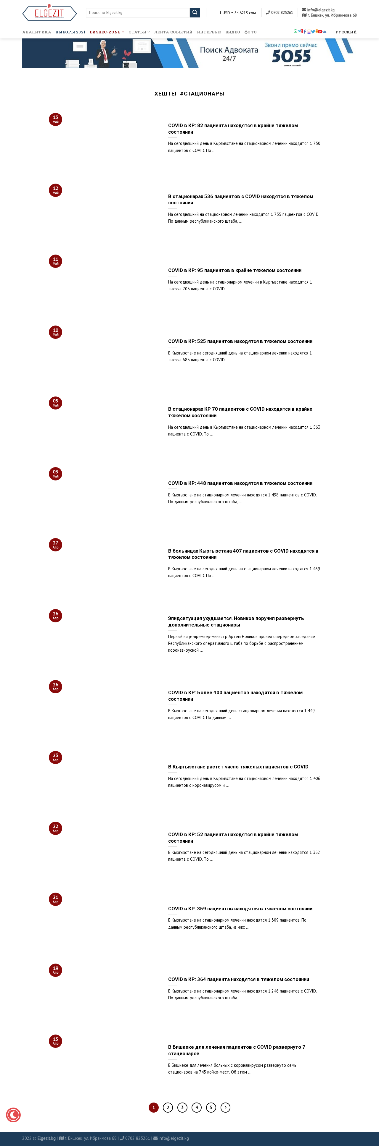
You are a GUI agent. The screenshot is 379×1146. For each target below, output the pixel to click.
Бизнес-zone (105, 32)
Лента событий (173, 32)
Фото (250, 32)
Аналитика (36, 32)
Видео (232, 32)
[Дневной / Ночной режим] (13, 1115)
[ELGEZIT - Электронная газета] (49, 12)
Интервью (209, 32)
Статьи (137, 32)
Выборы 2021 (70, 32)
